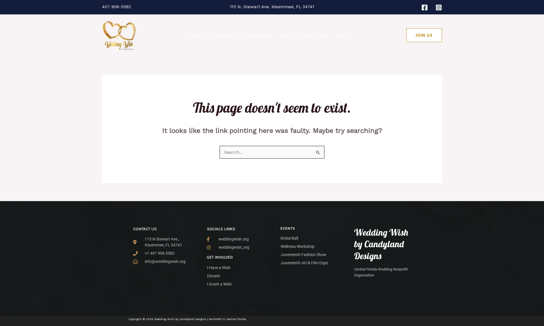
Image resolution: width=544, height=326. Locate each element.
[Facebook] (424, 7)
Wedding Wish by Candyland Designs (381, 244)
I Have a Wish (224, 35)
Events (342, 35)
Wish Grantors (258, 35)
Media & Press (314, 35)
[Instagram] (438, 7)
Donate (197, 35)
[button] (351, 35)
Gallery (286, 35)
